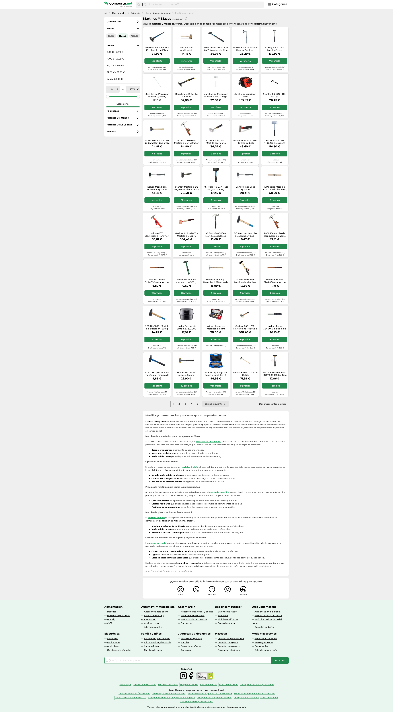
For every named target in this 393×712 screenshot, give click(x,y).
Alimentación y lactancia (268, 615)
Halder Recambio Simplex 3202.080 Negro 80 (186, 327)
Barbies (185, 642)
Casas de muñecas (191, 646)
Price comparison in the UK (130, 697)
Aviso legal (125, 684)
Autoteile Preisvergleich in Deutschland (210, 693)
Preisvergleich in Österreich (134, 693)
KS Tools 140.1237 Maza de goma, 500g (216, 188)
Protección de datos (145, 684)
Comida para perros (228, 646)
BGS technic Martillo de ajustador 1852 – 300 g (245, 234)
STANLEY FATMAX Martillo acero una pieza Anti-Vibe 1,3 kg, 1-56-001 (216, 141)
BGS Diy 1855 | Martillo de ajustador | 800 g (157, 327)
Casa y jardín (119, 13)
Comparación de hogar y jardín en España (171, 697)
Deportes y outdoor (228, 606)
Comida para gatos (228, 642)
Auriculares (113, 646)
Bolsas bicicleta (226, 623)
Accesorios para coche (156, 611)
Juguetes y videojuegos (194, 633)
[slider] (107, 96)
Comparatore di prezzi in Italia (196, 701)
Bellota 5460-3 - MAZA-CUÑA (245, 374)
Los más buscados (168, 684)
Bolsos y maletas (264, 642)
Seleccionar (123, 103)
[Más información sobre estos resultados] (186, 18)
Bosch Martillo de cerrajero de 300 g (186, 281)
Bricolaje (135, 13)
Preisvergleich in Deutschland (168, 693)
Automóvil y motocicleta (158, 606)
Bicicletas (223, 615)
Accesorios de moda (266, 638)
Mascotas (221, 633)
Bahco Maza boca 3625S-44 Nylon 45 (157, 188)
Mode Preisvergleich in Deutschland (254, 693)
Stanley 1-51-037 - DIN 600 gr (274, 95)
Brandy (111, 619)
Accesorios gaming (191, 638)
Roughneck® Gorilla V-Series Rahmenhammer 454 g (186, 95)
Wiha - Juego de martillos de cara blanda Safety (216, 327)
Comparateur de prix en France (214, 697)
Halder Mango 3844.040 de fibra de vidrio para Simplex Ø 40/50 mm (275, 327)
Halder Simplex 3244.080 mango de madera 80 (275, 281)
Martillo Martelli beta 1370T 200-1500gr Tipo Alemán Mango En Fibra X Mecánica (275, 374)
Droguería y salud (264, 606)
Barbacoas (186, 623)
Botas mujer (261, 646)
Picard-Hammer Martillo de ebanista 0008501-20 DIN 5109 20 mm (245, 281)
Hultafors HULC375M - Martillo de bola (245, 141)
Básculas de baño (264, 627)
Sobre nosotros (208, 684)
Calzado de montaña (266, 650)
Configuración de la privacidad (257, 684)
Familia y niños (151, 633)
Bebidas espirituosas (118, 615)
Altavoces (112, 638)
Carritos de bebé (153, 650)
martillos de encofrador (208, 441)
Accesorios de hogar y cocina (197, 611)
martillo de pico (156, 517)
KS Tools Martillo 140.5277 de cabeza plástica (274, 141)
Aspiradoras (113, 642)
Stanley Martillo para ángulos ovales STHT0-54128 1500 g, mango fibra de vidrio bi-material (186, 188)
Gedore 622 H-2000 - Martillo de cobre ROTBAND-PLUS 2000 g (186, 234)
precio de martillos (219, 492)
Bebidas (111, 611)
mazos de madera (158, 543)
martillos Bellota (189, 467)
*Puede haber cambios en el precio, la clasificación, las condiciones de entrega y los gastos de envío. (196, 707)
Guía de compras (228, 684)
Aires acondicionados (192, 615)
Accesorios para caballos (231, 638)
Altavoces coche (153, 627)
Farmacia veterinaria (229, 650)
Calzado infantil (152, 646)
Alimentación (113, 606)
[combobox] (202, 5)
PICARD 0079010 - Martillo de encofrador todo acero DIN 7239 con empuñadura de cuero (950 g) (186, 141)
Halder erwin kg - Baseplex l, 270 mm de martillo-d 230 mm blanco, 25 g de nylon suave (215, 281)
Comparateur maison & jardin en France (256, 697)
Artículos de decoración (194, 619)
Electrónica (112, 633)
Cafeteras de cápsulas (119, 650)
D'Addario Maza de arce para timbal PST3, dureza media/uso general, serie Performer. (275, 188)
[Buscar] (138, 5)
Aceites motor (152, 623)
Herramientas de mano (158, 13)
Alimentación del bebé (267, 611)
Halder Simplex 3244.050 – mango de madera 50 (157, 281)
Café (109, 623)
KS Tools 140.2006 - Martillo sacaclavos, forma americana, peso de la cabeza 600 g (216, 234)
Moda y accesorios (264, 633)
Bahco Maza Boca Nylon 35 (245, 188)
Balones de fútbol (227, 611)
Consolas (186, 650)
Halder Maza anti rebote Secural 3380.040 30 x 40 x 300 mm (186, 374)
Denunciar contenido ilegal (273, 404)
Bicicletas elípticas (228, 619)
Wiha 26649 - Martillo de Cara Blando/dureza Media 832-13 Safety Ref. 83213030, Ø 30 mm (156, 141)
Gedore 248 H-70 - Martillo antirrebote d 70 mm (245, 327)
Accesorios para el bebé (157, 638)
